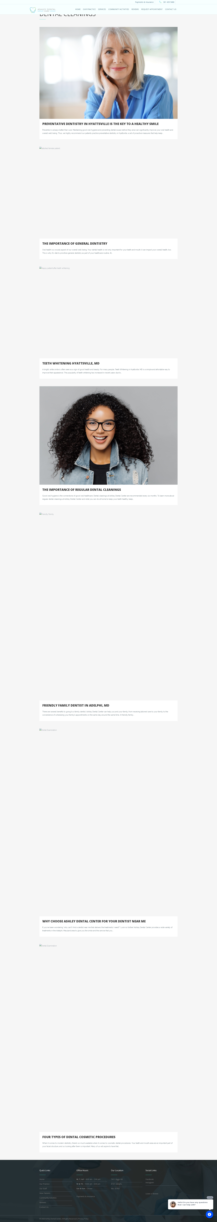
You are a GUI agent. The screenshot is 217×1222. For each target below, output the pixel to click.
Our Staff (43, 1188)
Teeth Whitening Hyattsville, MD (70, 363)
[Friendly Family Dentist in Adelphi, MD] (108, 606)
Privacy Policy (83, 1219)
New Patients (44, 1193)
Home (41, 1179)
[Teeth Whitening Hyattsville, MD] (108, 312)
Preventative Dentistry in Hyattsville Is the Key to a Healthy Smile (100, 124)
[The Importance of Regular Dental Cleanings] (108, 435)
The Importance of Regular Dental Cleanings (81, 490)
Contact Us (43, 1207)
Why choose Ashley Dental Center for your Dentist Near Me (94, 921)
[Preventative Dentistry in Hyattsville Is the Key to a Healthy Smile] (108, 73)
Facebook (150, 1179)
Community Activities (48, 1198)
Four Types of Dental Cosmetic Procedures (78, 1137)
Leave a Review (152, 1193)
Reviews (42, 1202)
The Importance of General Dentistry (74, 243)
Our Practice (44, 1184)
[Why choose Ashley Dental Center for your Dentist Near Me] (108, 822)
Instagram (150, 1182)
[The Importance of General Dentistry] (108, 193)
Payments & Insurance (144, 2)
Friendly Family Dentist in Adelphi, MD (75, 705)
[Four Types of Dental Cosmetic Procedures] (108, 1038)
